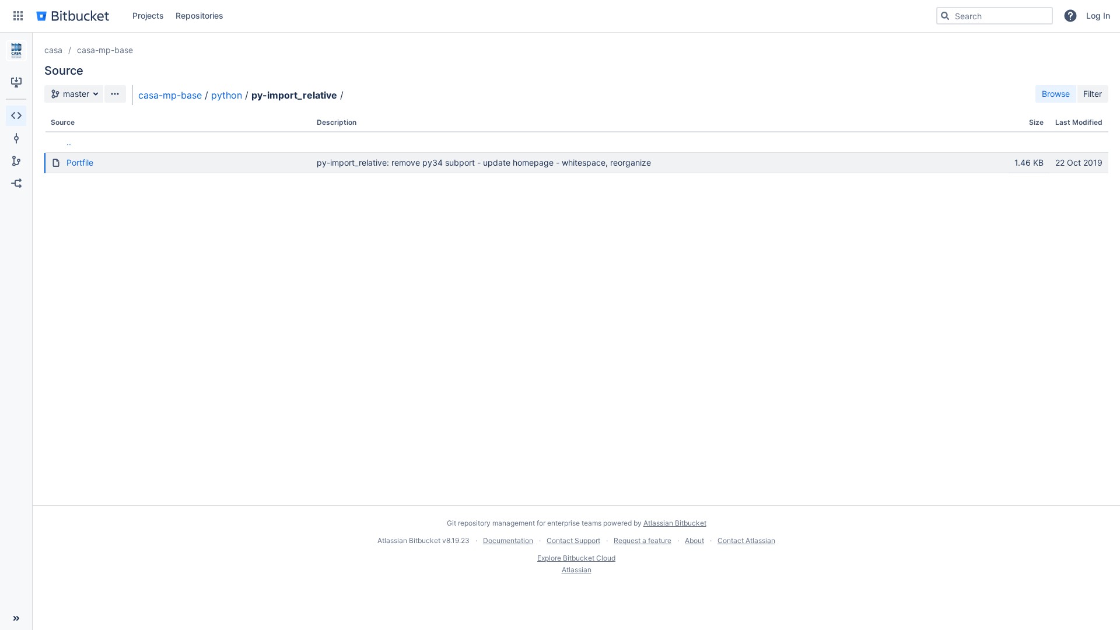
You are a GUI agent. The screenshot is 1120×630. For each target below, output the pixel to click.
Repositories (199, 15)
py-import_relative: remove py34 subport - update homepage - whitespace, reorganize (484, 162)
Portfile (79, 162)
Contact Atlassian (746, 540)
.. (68, 142)
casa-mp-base (105, 50)
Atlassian (577, 569)
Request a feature (642, 540)
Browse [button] (1056, 94)
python (226, 95)
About (694, 540)
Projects (148, 15)
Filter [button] (1092, 94)
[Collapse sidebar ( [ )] (16, 618)
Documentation (508, 540)
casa (53, 50)
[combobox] (994, 15)
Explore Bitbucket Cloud (576, 558)
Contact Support (573, 540)
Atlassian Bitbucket (674, 523)
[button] (18, 15)
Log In (1098, 15)
